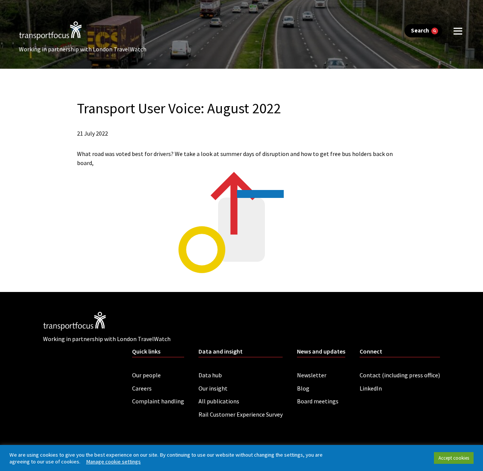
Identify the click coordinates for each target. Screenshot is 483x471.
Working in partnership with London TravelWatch (82, 49)
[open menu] (458, 31)
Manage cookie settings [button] (113, 461)
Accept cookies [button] (453, 458)
